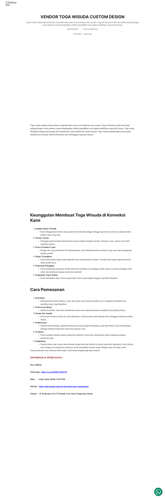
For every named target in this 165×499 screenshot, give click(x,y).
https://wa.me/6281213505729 (54, 372)
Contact (148, 4)
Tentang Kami (135, 4)
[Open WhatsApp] (158, 492)
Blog (157, 4)
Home (108, 4)
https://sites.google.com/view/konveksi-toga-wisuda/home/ (64, 386)
